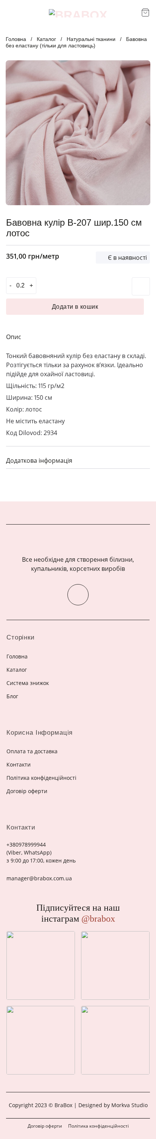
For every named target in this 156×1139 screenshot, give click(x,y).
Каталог (46, 39)
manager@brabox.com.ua (39, 878)
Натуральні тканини (91, 39)
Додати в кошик (75, 306)
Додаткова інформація (39, 460)
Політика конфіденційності (98, 1126)
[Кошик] (145, 12)
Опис (13, 337)
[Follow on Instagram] (78, 594)
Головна (16, 39)
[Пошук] (133, 13)
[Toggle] (141, 459)
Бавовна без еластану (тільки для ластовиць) (76, 42)
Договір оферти (45, 1126)
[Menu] (10, 13)
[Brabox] (78, 13)
